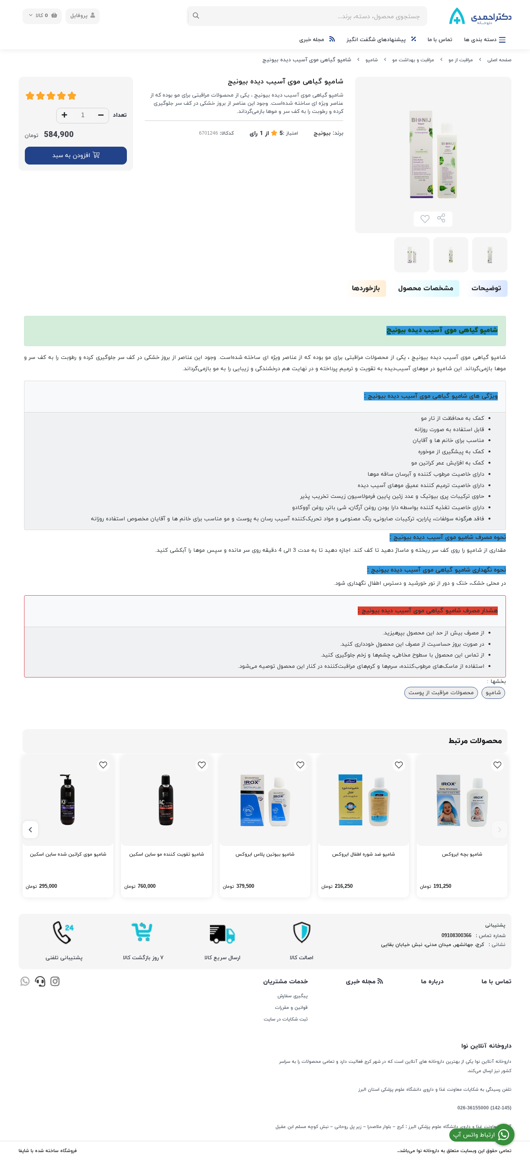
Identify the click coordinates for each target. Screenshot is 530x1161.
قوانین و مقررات (291, 1008)
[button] (499, 829)
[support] (39, 983)
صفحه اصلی (499, 60)
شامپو (371, 60)
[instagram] (54, 983)
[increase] (64, 115)
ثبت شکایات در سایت (285, 1019)
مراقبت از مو (461, 60)
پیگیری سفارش (292, 996)
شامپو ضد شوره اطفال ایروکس (363, 854)
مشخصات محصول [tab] (425, 288)
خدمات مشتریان (285, 981)
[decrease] (101, 115)
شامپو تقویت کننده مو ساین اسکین (166, 854)
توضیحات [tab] (486, 288)
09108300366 (456, 935)
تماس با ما (440, 39)
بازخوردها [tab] (366, 288)
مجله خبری (312, 39)
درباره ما (432, 981)
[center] (196, 16)
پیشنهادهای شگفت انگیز (376, 39)
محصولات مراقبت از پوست (441, 693)
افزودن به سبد (72, 155)
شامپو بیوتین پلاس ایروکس (265, 854)
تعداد (120, 115)
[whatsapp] (25, 983)
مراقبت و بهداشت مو (413, 60)
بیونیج (322, 133)
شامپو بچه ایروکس (462, 854)
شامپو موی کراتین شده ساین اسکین (68, 854)
